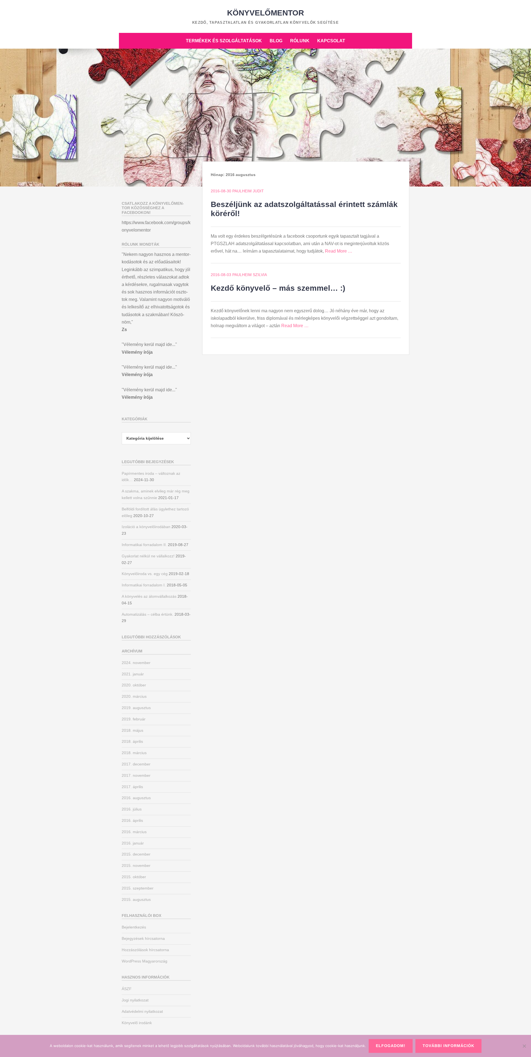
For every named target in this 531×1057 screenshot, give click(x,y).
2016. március (134, 832)
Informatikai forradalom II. (144, 544)
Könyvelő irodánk (137, 1023)
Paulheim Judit (248, 191)
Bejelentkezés (134, 927)
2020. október (134, 685)
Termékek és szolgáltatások (224, 40)
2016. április (132, 820)
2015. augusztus (136, 899)
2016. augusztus (136, 798)
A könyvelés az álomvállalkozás (149, 596)
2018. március (134, 753)
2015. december (136, 854)
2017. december (136, 764)
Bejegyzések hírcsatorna (143, 938)
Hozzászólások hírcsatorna (145, 950)
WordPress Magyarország (144, 961)
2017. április (132, 787)
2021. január (133, 674)
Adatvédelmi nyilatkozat (142, 1011)
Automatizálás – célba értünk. (147, 614)
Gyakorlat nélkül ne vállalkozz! (148, 556)
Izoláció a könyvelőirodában (146, 526)
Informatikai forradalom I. (144, 585)
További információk (448, 1045)
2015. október (134, 877)
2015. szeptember (137, 888)
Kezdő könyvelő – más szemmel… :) (278, 288)
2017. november (136, 775)
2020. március (134, 696)
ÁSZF (127, 989)
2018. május (132, 730)
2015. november (136, 865)
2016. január (133, 843)
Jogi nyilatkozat (135, 1000)
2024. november (136, 662)
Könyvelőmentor (265, 13)
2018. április (132, 741)
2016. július (132, 809)
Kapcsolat (331, 40)
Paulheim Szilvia (249, 274)
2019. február (133, 719)
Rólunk (299, 40)
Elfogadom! (390, 1045)
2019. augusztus (136, 707)
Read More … (338, 251)
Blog (276, 40)
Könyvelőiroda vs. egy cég (145, 573)
